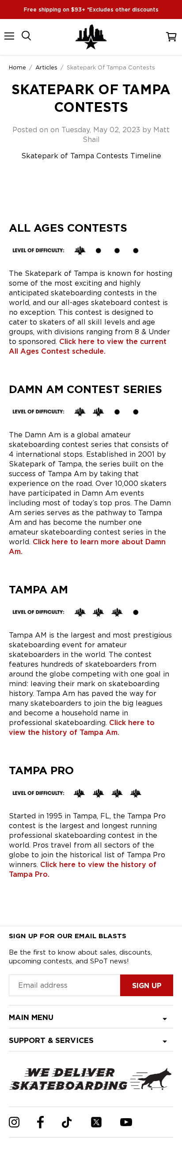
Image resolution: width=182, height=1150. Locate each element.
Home (17, 67)
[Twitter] (96, 1122)
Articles (46, 67)
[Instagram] (14, 1122)
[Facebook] (40, 1122)
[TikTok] (66, 1122)
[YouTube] (126, 1122)
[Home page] (91, 36)
